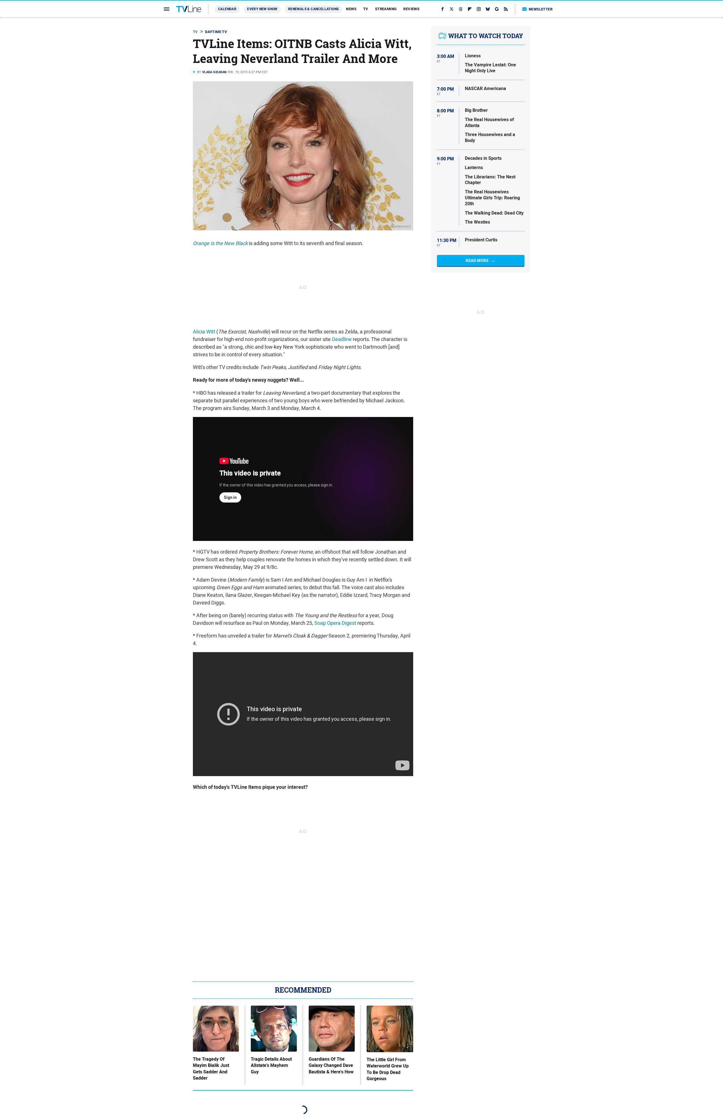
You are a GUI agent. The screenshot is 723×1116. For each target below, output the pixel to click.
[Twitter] (451, 9)
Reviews (411, 9)
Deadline (342, 339)
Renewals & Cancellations (313, 9)
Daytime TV (216, 31)
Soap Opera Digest (335, 622)
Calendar (227, 9)
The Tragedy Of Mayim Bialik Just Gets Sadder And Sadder (211, 1068)
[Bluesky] (487, 9)
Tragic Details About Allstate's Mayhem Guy (271, 1065)
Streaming (386, 9)
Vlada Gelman (214, 72)
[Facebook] (442, 9)
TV (365, 9)
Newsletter (540, 9)
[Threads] (460, 9)
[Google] (496, 9)
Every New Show (262, 9)
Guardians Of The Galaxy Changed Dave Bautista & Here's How (331, 1065)
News (351, 9)
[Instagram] (478, 9)
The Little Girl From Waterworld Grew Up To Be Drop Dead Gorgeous (388, 1069)
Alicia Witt (204, 331)
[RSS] (505, 9)
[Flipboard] (469, 9)
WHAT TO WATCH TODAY (485, 36)
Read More (477, 260)
